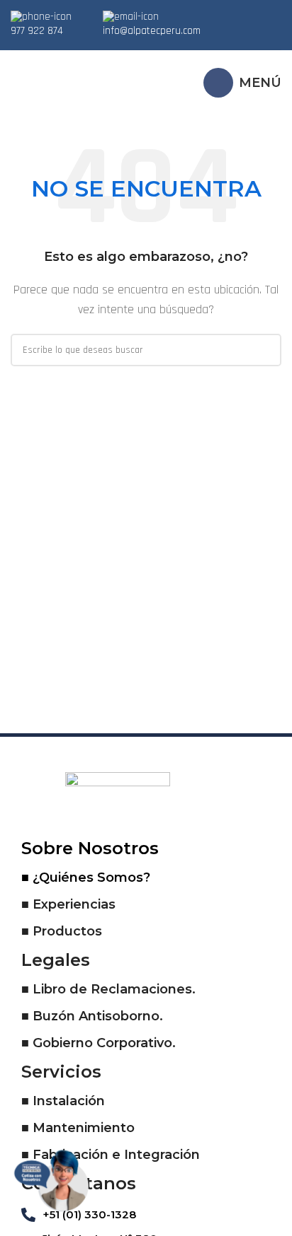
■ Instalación (63, 1101)
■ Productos (61, 931)
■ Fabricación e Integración (110, 1154)
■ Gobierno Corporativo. (98, 1043)
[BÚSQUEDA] (265, 350)
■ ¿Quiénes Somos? (85, 877)
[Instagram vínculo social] (251, 14)
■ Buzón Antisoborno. (92, 1016)
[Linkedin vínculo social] (270, 14)
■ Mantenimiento (78, 1128)
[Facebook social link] (233, 14)
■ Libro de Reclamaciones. (108, 989)
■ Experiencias (68, 904)
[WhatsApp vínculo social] (242, 35)
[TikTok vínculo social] (261, 35)
